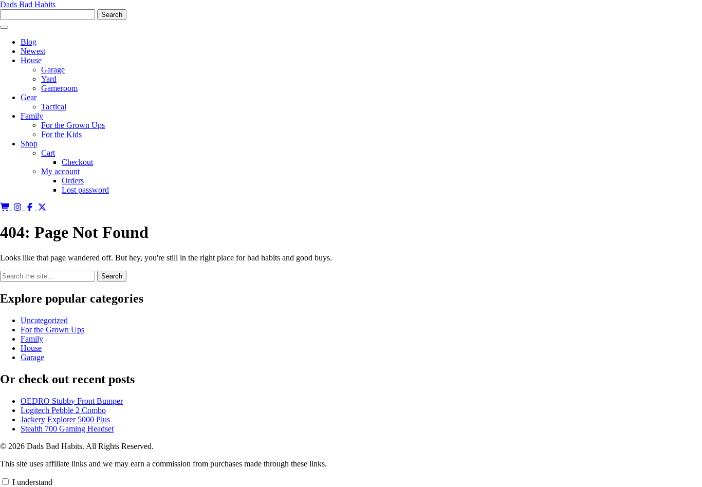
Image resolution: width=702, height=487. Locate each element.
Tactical (53, 106)
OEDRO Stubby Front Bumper (72, 401)
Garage (53, 69)
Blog (28, 42)
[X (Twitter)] (42, 207)
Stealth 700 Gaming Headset (67, 428)
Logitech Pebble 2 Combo (63, 410)
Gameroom (59, 88)
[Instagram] (18, 207)
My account (60, 171)
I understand (31, 482)
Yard (49, 78)
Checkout (77, 162)
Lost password (85, 189)
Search (111, 276)
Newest (33, 51)
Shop (29, 143)
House (31, 60)
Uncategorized (44, 320)
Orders (73, 180)
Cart (48, 152)
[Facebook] (31, 207)
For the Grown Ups (73, 125)
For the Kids (61, 134)
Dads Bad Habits (28, 4)
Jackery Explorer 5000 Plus (65, 419)
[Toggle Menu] (4, 27)
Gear (28, 97)
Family (32, 115)
